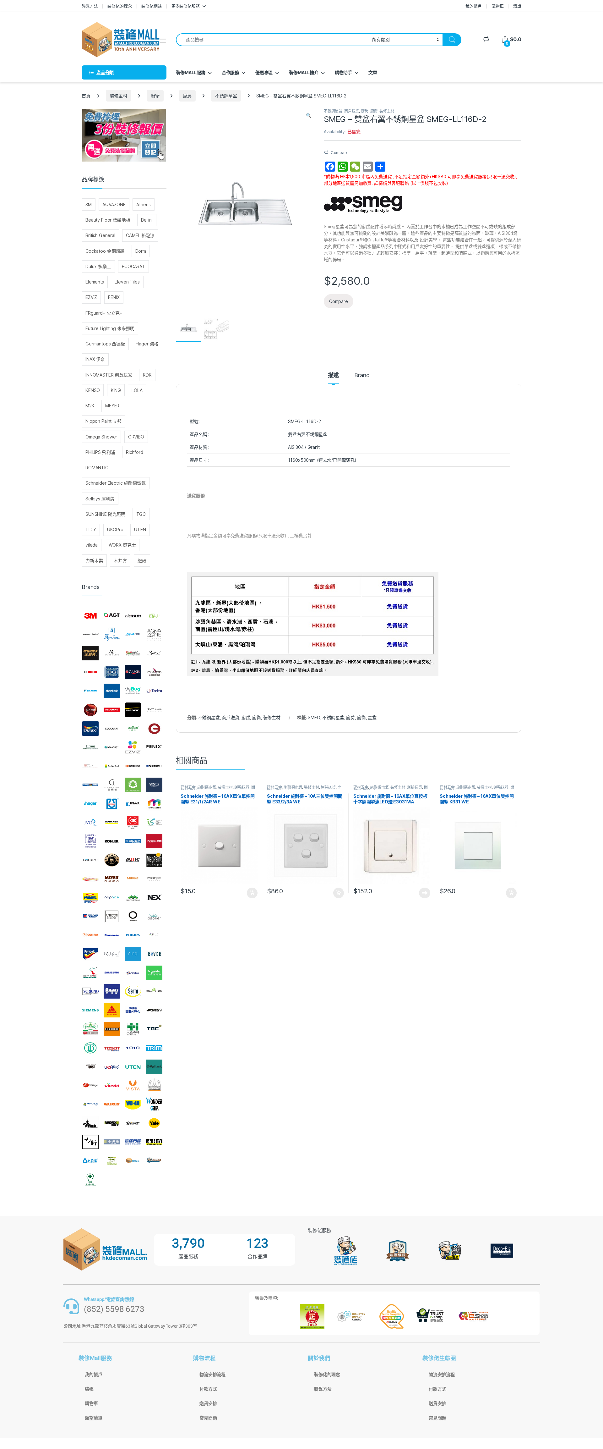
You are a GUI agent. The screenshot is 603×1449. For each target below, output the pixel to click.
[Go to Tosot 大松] (112, 1048)
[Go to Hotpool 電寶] (112, 803)
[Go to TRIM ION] (154, 1048)
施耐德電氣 (206, 787)
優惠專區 (264, 72)
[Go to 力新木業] (90, 1141)
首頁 (86, 95)
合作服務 (230, 72)
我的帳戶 (473, 5)
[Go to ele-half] (133, 728)
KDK (147, 374)
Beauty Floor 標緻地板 (107, 220)
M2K (90, 405)
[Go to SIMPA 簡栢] (133, 1010)
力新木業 (94, 560)
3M (88, 204)
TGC (141, 514)
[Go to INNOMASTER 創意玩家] (154, 803)
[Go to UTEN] (133, 1066)
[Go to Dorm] (154, 709)
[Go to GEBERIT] (154, 766)
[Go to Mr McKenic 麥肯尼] (90, 897)
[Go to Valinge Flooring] (90, 1085)
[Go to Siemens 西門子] (90, 1010)
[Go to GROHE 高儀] (154, 784)
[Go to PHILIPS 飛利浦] (133, 935)
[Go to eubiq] (112, 747)
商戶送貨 (351, 111)
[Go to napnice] (112, 897)
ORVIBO (136, 436)
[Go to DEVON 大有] (112, 709)
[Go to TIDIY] (90, 1048)
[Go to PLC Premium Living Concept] (154, 935)
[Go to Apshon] (112, 634)
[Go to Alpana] (133, 615)
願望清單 (93, 1417)
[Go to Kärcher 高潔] (112, 822)
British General (100, 235)
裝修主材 (118, 95)
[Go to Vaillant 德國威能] (154, 1066)
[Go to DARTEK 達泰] (112, 690)
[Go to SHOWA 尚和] (154, 991)
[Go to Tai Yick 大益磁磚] (133, 1029)
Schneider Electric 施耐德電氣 (115, 483)
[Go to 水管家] (90, 1160)
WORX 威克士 (122, 545)
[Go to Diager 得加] (133, 709)
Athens (143, 204)
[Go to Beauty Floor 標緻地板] (133, 653)
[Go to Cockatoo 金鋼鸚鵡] (154, 672)
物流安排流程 (212, 1374)
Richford (134, 452)
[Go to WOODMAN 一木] (90, 1123)
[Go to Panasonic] (112, 935)
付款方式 (208, 1388)
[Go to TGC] (154, 1029)
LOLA (137, 390)
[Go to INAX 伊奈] (133, 803)
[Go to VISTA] (133, 1085)
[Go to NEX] (154, 897)
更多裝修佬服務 (185, 5)
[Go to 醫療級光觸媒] (90, 1179)
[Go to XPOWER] (133, 1123)
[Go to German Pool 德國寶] (90, 784)
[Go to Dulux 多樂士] (90, 728)
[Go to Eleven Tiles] (90, 747)
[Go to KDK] (133, 822)
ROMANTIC (96, 467)
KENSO (92, 390)
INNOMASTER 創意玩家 (108, 374)
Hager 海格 (147, 343)
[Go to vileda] (112, 1085)
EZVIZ (91, 297)
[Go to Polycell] (90, 954)
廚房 (187, 95)
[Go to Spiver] (90, 1029)
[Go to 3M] (90, 615)
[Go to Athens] (90, 653)
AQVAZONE (114, 204)
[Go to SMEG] (154, 1010)
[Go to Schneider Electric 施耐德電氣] (154, 972)
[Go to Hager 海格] (90, 803)
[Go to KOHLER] (112, 841)
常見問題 (208, 1417)
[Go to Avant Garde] (112, 653)
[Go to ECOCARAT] (112, 728)
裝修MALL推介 (303, 72)
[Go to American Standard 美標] (90, 634)
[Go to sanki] (133, 972)
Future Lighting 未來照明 (109, 328)
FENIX (114, 297)
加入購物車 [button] (252, 893)
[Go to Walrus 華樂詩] (112, 1104)
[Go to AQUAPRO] (133, 634)
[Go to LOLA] (112, 860)
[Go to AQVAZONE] (154, 634)
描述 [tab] (333, 375)
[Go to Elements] (154, 728)
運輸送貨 (241, 787)
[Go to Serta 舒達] (133, 991)
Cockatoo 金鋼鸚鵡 (104, 251)
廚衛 (155, 95)
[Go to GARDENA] (133, 766)
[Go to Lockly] (90, 860)
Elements (94, 281)
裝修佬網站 (151, 5)
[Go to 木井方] (154, 1141)
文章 (372, 72)
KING (116, 390)
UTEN (140, 529)
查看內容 (424, 893)
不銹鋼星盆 (226, 95)
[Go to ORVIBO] (133, 916)
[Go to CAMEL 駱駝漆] (133, 672)
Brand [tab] (361, 375)
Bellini (147, 220)
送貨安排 (208, 1403)
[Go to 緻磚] (112, 1160)
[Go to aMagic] (154, 615)
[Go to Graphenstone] (133, 784)
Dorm (140, 251)
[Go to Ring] (133, 954)
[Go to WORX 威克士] (112, 1123)
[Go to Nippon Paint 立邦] (90, 916)
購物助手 (343, 72)
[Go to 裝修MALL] (133, 1160)
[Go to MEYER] (112, 878)
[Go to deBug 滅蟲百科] (133, 690)
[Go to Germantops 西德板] (112, 784)
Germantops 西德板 (105, 343)
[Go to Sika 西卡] (112, 1010)
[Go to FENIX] (154, 747)
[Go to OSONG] (154, 916)
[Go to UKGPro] (112, 1066)
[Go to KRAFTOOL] (133, 841)
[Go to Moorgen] (154, 878)
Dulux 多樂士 (98, 266)
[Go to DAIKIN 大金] (90, 690)
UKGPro (115, 529)
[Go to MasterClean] (90, 878)
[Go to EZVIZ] (133, 747)
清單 (517, 5)
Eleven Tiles (127, 281)
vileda (91, 545)
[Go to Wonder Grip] (154, 1104)
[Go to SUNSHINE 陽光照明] (112, 1029)
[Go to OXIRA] (90, 935)
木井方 (120, 560)
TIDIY (90, 529)
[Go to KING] (90, 841)
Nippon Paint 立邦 (103, 421)
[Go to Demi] (90, 709)
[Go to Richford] (112, 954)
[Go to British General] (112, 672)
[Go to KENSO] (154, 822)
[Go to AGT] (112, 615)
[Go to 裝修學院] (154, 1160)
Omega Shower (101, 436)
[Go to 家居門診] (133, 1141)
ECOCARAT (133, 266)
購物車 (498, 5)
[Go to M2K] (133, 860)
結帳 (89, 1388)
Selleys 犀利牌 (99, 498)
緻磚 (142, 560)
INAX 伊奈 (95, 359)
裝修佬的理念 (119, 5)
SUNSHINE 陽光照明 (105, 514)
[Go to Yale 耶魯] (154, 1123)
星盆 (372, 717)
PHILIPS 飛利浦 (100, 452)
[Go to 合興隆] (112, 1141)
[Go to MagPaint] (154, 860)
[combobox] (272, 39)
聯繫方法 (90, 5)
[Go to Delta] (154, 690)
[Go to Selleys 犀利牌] (112, 991)
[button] (308, 115)
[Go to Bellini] (154, 653)
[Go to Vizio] (154, 1085)
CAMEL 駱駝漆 (140, 235)
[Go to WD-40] (133, 1104)
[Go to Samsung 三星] (112, 972)
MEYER (112, 405)
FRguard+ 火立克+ (103, 313)
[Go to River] (154, 954)
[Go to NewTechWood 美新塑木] (133, 897)
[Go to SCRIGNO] (90, 991)
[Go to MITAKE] (133, 878)
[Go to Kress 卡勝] (154, 841)
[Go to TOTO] (133, 1048)
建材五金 (188, 787)
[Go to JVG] (90, 822)
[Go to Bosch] (90, 672)
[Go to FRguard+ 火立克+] (90, 766)
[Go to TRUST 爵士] (90, 1066)
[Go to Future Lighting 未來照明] (112, 766)
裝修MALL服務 (190, 72)
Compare (340, 152)
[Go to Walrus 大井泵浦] (90, 1104)
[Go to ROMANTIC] (90, 972)
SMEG (314, 717)
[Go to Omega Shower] (112, 916)
